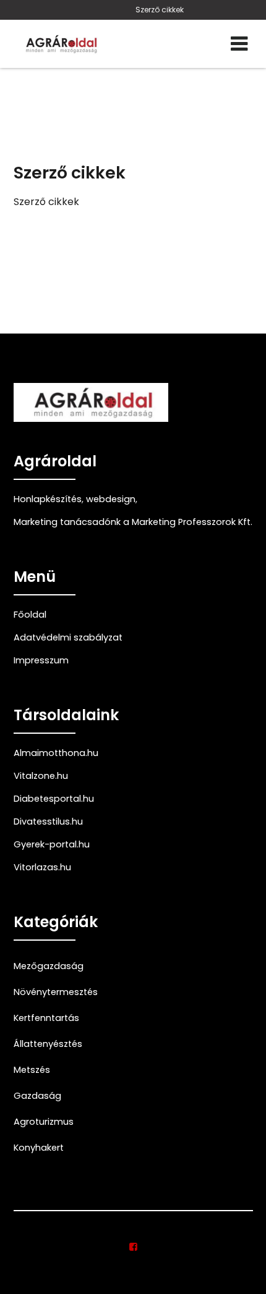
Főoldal (30, 614)
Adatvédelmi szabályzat (68, 637)
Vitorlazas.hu (42, 867)
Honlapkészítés (48, 499)
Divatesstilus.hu (48, 821)
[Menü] (239, 44)
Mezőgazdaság (49, 966)
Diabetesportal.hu (54, 798)
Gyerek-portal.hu (52, 844)
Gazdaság (37, 1096)
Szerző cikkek (159, 9)
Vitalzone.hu (41, 776)
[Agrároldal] (60, 44)
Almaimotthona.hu (56, 753)
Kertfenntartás (46, 1018)
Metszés (32, 1070)
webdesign (110, 499)
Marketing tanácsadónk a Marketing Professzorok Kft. (133, 522)
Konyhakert (39, 1147)
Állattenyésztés (48, 1044)
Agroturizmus (44, 1121)
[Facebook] (133, 1247)
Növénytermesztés (56, 992)
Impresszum (41, 660)
